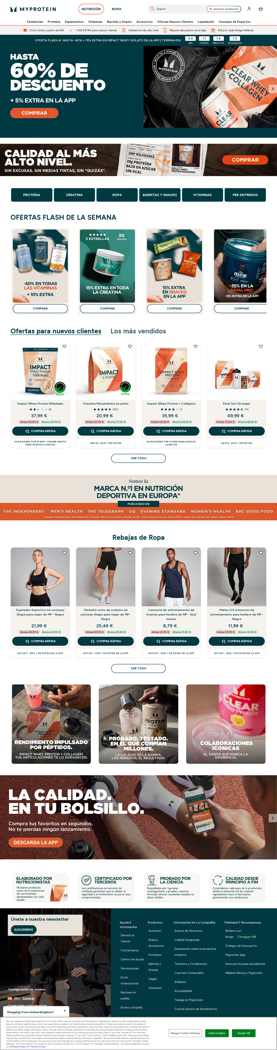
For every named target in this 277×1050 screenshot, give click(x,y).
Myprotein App (235, 954)
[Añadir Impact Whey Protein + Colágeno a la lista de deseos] (195, 346)
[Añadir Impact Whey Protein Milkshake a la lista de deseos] (64, 346)
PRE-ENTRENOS (245, 195)
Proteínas (154, 954)
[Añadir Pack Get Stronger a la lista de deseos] (261, 346)
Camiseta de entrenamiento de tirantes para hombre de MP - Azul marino (171, 614)
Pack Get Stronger (236, 403)
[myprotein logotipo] (33, 9)
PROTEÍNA (31, 195)
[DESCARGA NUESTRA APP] (138, 817)
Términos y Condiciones (190, 963)
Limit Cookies (217, 1033)
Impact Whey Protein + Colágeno (171, 403)
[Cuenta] (249, 9)
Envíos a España (131, 1007)
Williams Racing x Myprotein (243, 972)
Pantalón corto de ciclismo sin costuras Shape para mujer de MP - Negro (105, 614)
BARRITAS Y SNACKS (160, 195)
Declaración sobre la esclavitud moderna (195, 951)
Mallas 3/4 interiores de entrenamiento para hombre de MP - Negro (236, 614)
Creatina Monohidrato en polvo (106, 403)
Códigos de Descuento (241, 945)
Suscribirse (23, 929)
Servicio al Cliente (127, 938)
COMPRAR (40, 308)
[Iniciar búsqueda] (152, 9)
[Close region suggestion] (65, 1011)
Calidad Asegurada (186, 939)
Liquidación (206, 21)
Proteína (54, 21)
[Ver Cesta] (260, 9)
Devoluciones (130, 968)
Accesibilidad (183, 990)
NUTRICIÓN (91, 9)
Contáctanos (130, 950)
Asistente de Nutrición (226, 9)
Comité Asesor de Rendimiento (195, 1009)
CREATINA (74, 195)
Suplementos (74, 21)
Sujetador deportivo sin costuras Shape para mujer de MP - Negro (40, 612)
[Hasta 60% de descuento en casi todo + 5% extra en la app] (138, 87)
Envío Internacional (129, 980)
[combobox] (194, 9)
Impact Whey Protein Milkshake (40, 403)
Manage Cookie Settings (185, 1033)
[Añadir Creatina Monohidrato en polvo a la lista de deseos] (130, 346)
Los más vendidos (138, 331)
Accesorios (144, 21)
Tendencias (35, 21)
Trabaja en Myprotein (188, 1000)
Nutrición (154, 930)
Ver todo (138, 458)
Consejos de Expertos (234, 21)
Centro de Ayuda (132, 959)
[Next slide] (273, 89)
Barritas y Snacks (119, 21)
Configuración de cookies (26, 989)
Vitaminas (95, 21)
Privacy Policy (17, 1046)
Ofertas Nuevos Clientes (175, 21)
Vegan (152, 978)
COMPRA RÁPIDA (43, 431)
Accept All (244, 1033)
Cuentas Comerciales (189, 972)
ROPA (116, 9)
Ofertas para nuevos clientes (56, 331)
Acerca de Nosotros (188, 930)
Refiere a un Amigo (240, 933)
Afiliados (180, 981)
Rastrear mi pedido (128, 995)
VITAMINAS (202, 195)
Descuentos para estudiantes (245, 963)
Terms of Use (38, 1046)
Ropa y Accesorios (156, 942)
